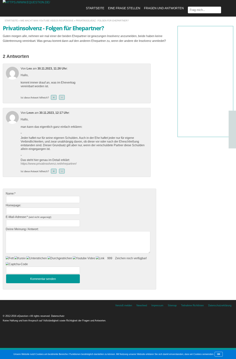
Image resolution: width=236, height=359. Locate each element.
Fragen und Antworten (164, 8)
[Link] (100, 258)
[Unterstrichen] (36, 258)
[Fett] (10, 258)
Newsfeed (141, 305)
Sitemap (172, 305)
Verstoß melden (123, 305)
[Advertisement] (205, 81)
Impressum (157, 305)
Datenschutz (58, 316)
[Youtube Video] (84, 258)
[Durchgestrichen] (60, 258)
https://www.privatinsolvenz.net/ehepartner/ (49, 163)
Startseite (95, 8)
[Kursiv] (20, 258)
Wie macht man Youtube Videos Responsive (46, 20)
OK (218, 354)
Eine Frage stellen (124, 8)
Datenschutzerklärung (219, 305)
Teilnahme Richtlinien (192, 305)
